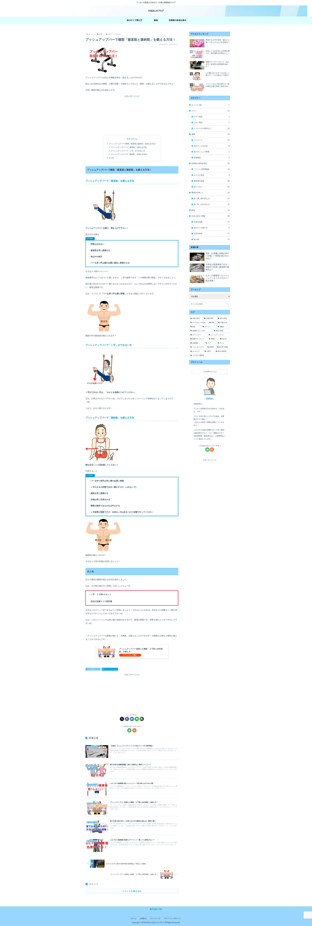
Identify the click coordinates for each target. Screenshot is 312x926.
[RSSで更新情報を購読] (134, 730)
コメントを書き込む (132, 891)
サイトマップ (155, 918)
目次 (129, 139)
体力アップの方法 (94, 669)
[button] (142, 719)
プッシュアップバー (110, 669)
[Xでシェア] (122, 719)
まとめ (111, 158)
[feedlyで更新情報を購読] (129, 730)
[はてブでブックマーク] (132, 719)
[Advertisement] (131, 115)
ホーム (133, 918)
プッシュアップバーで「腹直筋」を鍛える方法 (129, 147)
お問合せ (143, 918)
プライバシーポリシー (172, 918)
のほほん (210, 398)
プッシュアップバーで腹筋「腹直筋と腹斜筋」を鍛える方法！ (133, 144)
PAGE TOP (157, 909)
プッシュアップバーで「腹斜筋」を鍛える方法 (129, 154)
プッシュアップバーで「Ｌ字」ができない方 (128, 151)
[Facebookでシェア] (127, 719)
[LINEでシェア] (137, 719)
